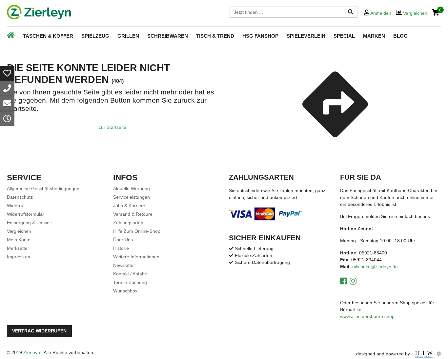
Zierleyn (31, 352)
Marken (374, 36)
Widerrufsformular (25, 214)
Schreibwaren (167, 36)
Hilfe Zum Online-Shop (136, 231)
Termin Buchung (130, 282)
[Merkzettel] (7, 73)
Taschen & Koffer (48, 36)
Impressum (18, 256)
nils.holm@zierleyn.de (375, 266)
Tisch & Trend (215, 36)
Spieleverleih (306, 36)
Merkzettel (18, 248)
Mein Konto (19, 239)
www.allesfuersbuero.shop (367, 316)
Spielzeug (95, 36)
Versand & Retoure (133, 214)
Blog (400, 36)
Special (344, 36)
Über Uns (123, 239)
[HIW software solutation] (424, 353)
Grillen (128, 36)
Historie (121, 248)
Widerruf (16, 205)
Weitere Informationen (136, 256)
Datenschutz (20, 197)
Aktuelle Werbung (131, 188)
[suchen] (350, 12)
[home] (39, 12)
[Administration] (439, 353)
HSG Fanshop (260, 36)
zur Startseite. (113, 127)
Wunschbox (125, 290)
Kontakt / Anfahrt (130, 273)
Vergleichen (19, 231)
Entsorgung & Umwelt (29, 222)
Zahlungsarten (128, 222)
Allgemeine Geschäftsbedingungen (43, 188)
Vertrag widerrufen (39, 331)
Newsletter (124, 265)
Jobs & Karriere (129, 205)
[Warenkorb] (435, 13)
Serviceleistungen (131, 197)
